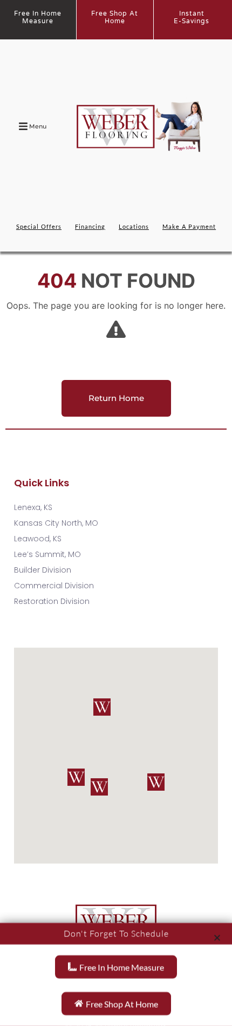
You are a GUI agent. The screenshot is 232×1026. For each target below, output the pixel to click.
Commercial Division (54, 585)
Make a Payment (189, 226)
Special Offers (39, 226)
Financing (90, 226)
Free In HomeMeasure (38, 17)
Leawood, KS (38, 538)
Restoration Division (52, 601)
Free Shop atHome (114, 17)
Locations (134, 226)
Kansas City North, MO (56, 523)
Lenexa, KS (33, 507)
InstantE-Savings (191, 17)
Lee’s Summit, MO (47, 554)
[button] (76, 777)
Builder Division (42, 570)
